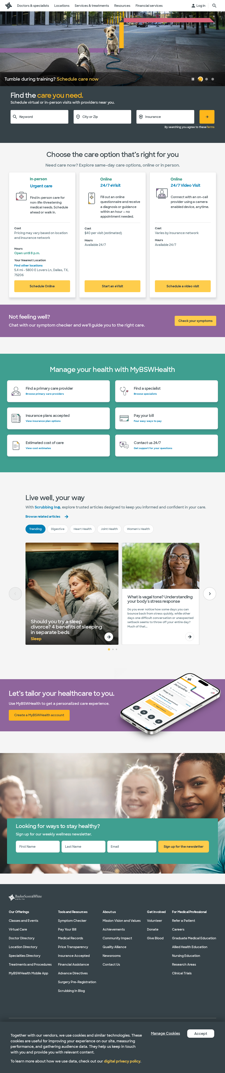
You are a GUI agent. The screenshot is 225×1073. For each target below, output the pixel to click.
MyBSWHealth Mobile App (28, 973)
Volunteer (154, 920)
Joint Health (109, 529)
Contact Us (111, 964)
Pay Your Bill (67, 929)
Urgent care (41, 186)
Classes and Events (23, 920)
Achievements (114, 929)
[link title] (8, 5)
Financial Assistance (73, 964)
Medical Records (70, 938)
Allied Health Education (189, 947)
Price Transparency (73, 947)
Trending (35, 529)
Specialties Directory (24, 956)
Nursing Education (186, 956)
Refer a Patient (183, 920)
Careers (178, 929)
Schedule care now (77, 79)
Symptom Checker (72, 920)
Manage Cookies (165, 1033)
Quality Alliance (114, 947)
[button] (193, 79)
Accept (200, 1033)
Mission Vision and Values (122, 920)
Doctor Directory (21, 938)
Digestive (57, 529)
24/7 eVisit (110, 185)
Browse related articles (42, 517)
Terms (210, 127)
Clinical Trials (182, 973)
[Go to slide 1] (109, 649)
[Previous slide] (15, 593)
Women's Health (138, 529)
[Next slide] (209, 593)
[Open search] (214, 5)
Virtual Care (18, 929)
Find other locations (28, 265)
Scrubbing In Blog (71, 991)
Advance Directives (73, 973)
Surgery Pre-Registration (77, 982)
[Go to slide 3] (116, 649)
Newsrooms (112, 956)
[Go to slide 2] (113, 649)
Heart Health (83, 529)
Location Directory (23, 947)
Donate (152, 929)
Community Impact (117, 938)
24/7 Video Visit (185, 185)
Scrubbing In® (47, 507)
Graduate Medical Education (194, 938)
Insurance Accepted (74, 956)
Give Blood (155, 938)
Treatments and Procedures (30, 964)
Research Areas (184, 964)
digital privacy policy (122, 1061)
